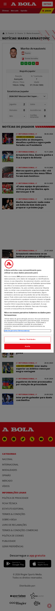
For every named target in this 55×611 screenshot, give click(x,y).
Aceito (27, 346)
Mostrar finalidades (28, 339)
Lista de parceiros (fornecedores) (17, 331)
